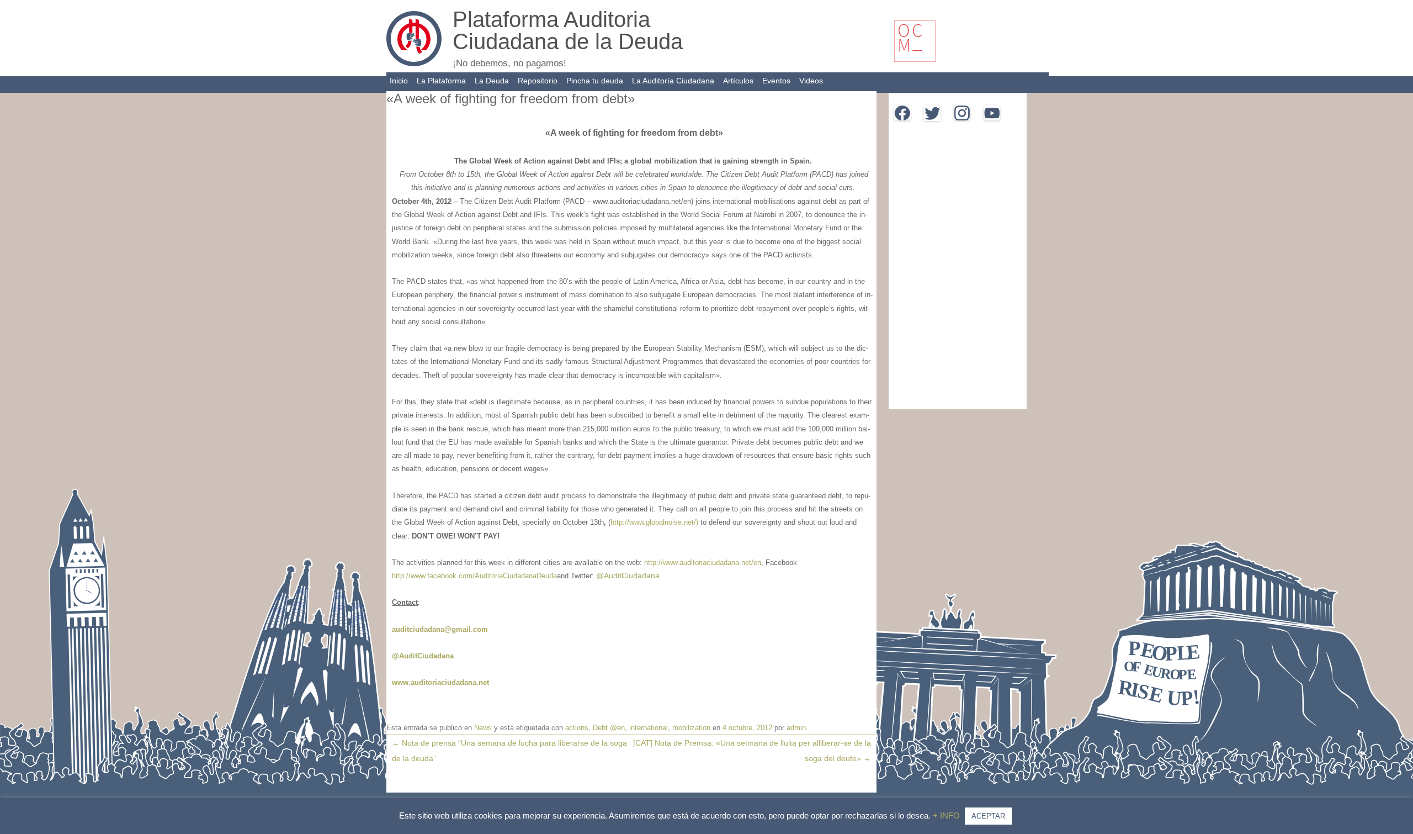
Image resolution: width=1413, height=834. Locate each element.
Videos (811, 80)
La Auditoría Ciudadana (673, 80)
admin (796, 728)
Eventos (776, 80)
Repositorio (537, 80)
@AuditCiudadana (627, 575)
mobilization (691, 728)
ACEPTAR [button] (988, 816)
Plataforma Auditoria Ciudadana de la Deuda (568, 30)
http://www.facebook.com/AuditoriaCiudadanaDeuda (474, 576)
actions (576, 728)
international (648, 728)
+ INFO (947, 815)
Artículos (738, 80)
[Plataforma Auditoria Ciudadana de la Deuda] (414, 63)
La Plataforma (441, 80)
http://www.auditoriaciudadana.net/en (702, 562)
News (483, 728)
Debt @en (609, 728)
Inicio (399, 80)
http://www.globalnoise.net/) (654, 522)
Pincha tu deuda (594, 80)
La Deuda (492, 80)
